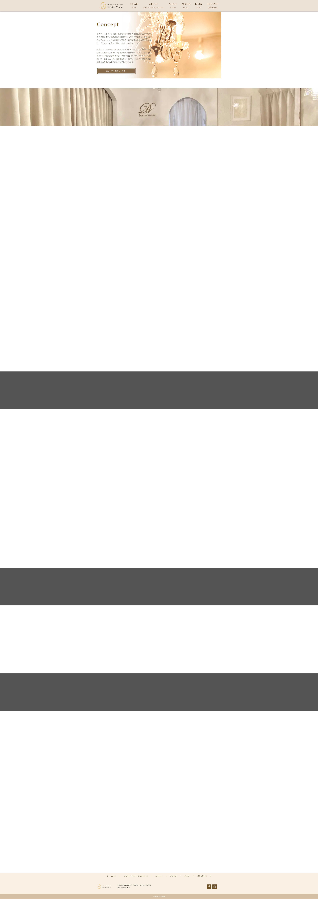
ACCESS (185, 5)
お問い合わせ (202, 876)
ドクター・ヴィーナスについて (136, 876)
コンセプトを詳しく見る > (116, 71)
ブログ (186, 876)
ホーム (113, 876)
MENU (173, 5)
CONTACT (213, 5)
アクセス (173, 876)
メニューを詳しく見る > (159, 253)
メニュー (158, 876)
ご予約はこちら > (159, 872)
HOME (134, 5)
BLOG (198, 5)
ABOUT (153, 5)
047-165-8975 (160, 862)
